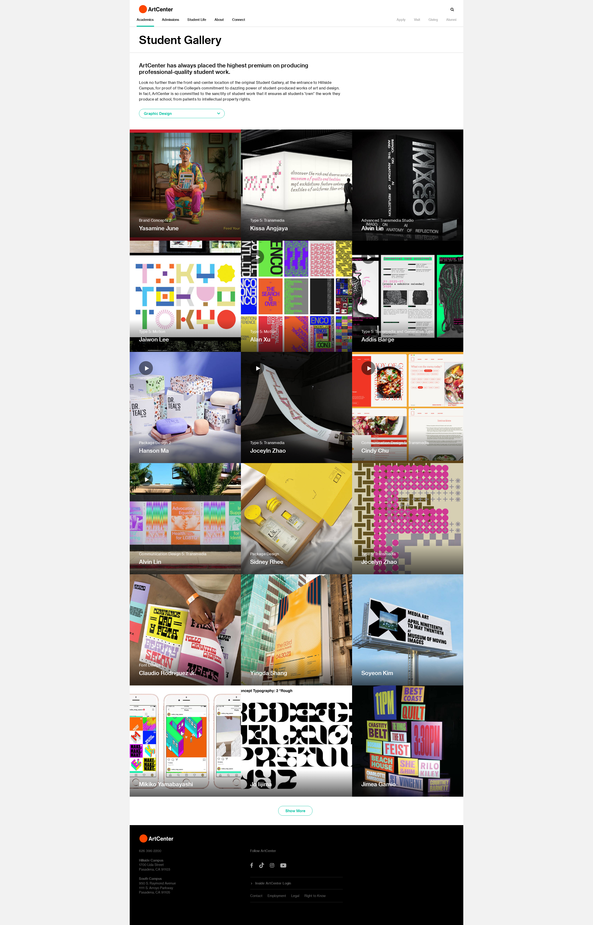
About (219, 20)
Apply (401, 20)
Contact (256, 896)
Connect (238, 20)
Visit (417, 20)
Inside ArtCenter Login (273, 883)
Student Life (196, 20)
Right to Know (315, 896)
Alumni (451, 20)
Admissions (170, 20)
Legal (295, 896)
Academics (145, 20)
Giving (433, 20)
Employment (277, 896)
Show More (295, 810)
